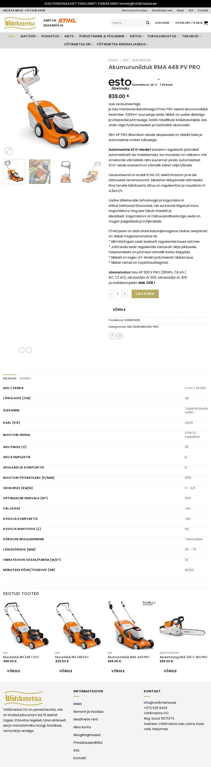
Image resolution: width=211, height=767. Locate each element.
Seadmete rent (162, 10)
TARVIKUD (190, 36)
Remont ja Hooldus (134, 10)
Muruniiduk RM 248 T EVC (21, 657)
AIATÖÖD (28, 36)
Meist (180, 10)
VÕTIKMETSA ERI (77, 44)
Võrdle (119, 309)
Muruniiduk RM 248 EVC (72, 657)
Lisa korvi (145, 293)
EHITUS (136, 36)
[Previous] (10, 106)
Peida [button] (162, 3)
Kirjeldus (9, 378)
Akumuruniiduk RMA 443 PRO (128, 657)
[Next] (95, 106)
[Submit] (147, 22)
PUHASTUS (50, 36)
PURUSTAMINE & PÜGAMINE (101, 36)
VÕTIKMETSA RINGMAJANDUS (121, 44)
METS (69, 36)
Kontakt (203, 10)
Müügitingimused (86, 735)
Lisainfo (25, 378)
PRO (155, 326)
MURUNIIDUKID (141, 60)
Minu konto (82, 727)
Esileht (113, 60)
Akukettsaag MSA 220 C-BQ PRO (183, 657)
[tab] (9, 378)
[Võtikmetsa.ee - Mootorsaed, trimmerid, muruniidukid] (20, 23)
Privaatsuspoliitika (87, 742)
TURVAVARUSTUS (161, 36)
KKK (191, 10)
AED (11, 36)
